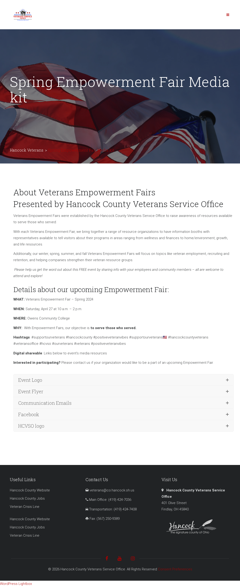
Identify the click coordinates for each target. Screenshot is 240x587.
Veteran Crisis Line (24, 507)
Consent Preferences (175, 569)
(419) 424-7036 (119, 500)
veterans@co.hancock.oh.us (112, 490)
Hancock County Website (30, 490)
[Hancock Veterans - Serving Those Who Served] (22, 14)
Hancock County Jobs (27, 498)
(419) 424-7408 (125, 509)
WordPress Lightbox (16, 584)
